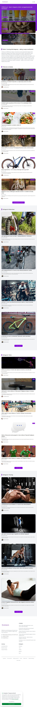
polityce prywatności (15, 699)
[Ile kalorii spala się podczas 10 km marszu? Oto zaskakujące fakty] (18, 96)
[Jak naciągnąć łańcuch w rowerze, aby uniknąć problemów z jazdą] (18, 257)
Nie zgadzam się (11, 701)
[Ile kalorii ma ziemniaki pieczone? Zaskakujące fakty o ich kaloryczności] (18, 27)
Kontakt (21, 658)
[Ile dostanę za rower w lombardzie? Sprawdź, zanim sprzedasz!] (18, 323)
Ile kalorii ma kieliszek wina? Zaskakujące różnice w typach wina (12, 18)
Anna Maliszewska (4, 646)
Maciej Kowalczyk (6, 510)
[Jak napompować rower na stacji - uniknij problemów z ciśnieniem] (18, 223)
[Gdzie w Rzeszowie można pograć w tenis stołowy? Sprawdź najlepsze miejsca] (18, 428)
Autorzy (3, 644)
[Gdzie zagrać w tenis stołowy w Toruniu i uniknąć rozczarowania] (18, 406)
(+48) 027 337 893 (5, 636)
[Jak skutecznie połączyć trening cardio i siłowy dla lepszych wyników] (18, 555)
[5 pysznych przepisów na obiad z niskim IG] (18, 118)
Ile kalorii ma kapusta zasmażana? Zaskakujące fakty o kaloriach (17, 41)
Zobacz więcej (18, 345)
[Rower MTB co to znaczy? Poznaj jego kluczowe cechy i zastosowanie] (18, 141)
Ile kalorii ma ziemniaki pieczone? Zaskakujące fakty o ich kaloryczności (13, 30)
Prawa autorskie (9, 658)
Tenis (20, 647)
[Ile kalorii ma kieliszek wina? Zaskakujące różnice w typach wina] (18, 15)
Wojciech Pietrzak (4, 649)
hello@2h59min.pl (5, 637)
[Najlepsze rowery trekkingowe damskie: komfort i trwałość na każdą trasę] (18, 184)
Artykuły (21, 623)
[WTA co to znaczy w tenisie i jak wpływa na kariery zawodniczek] (18, 363)
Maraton (20, 651)
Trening (20, 649)
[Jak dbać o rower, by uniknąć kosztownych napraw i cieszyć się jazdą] (18, 290)
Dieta (20, 653)
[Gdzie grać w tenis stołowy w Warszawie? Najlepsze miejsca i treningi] (18, 384)
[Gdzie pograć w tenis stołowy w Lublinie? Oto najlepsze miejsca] (18, 451)
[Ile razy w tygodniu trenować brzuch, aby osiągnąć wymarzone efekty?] (18, 589)
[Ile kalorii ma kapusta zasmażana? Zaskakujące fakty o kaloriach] (18, 39)
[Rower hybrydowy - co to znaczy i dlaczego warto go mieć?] (18, 162)
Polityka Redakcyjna (31, 658)
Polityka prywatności (16, 658)
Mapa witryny (18, 660)
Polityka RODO (25, 658)
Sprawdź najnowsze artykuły (18, 202)
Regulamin (4, 658)
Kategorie (21, 644)
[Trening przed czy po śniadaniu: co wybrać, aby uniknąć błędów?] (18, 490)
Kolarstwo (20, 646)
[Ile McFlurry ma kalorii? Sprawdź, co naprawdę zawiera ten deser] (18, 74)
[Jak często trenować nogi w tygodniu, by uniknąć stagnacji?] (18, 523)
